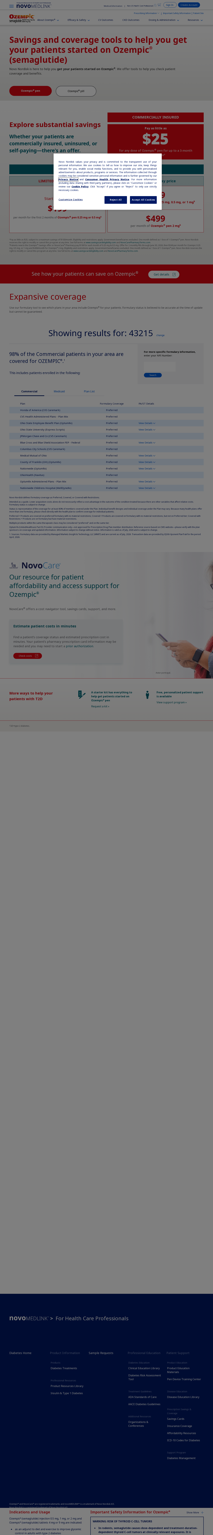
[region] (108, 181)
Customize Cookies (71, 199)
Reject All (116, 199)
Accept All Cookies (143, 199)
